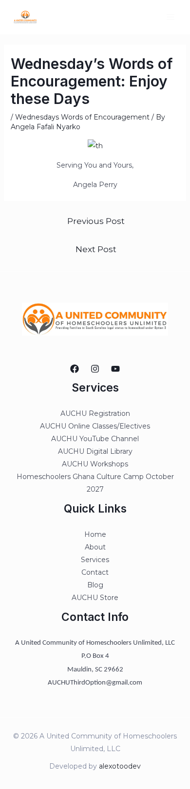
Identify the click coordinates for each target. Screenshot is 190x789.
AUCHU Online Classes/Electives (95, 426)
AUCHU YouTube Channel (95, 438)
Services (95, 559)
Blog (95, 585)
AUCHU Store (95, 597)
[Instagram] (95, 368)
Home (95, 534)
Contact (95, 572)
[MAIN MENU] (170, 17)
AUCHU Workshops (95, 464)
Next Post (96, 249)
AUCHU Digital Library (95, 451)
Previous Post (96, 221)
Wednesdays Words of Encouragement (82, 117)
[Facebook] (74, 368)
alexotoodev (120, 766)
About (95, 547)
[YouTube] (115, 368)
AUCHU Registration (95, 413)
